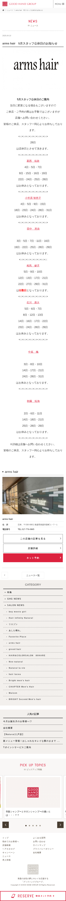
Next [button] (60, 825)
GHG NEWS (14, 599)
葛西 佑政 (33, 161)
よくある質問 (39, 838)
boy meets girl (17, 612)
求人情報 (6, 860)
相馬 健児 (33, 265)
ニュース (6, 856)
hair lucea (15, 674)
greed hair (15, 649)
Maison (13, 693)
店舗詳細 (33, 548)
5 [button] (40, 825)
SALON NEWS (16, 605)
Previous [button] (5, 825)
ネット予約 (33, 558)
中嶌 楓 (33, 352)
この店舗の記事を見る (33, 538)
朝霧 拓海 (33, 401)
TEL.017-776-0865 (26, 529)
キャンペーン (8, 852)
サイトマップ (39, 845)
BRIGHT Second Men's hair (25, 699)
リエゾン (13, 624)
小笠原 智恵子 (33, 198)
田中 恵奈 (33, 228)
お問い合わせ (39, 841)
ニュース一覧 (33, 575)
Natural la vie (17, 668)
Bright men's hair (19, 680)
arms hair (15, 643)
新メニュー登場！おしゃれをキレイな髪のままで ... (31, 741)
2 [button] (29, 825)
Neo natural (16, 662)
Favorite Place (17, 637)
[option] (33, 797)
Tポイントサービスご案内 (17, 747)
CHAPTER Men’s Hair (21, 687)
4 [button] (36, 825)
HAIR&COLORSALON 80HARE (27, 655)
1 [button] (26, 825)
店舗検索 (6, 845)
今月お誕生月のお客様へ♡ (17, 721)
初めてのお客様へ (10, 841)
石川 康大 (33, 302)
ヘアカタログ (8, 849)
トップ (5, 838)
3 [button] (33, 825)
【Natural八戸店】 (14, 734)
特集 (9, 592)
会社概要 (8, 728)
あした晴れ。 (15, 630)
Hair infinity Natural (21, 618)
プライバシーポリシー (43, 849)
